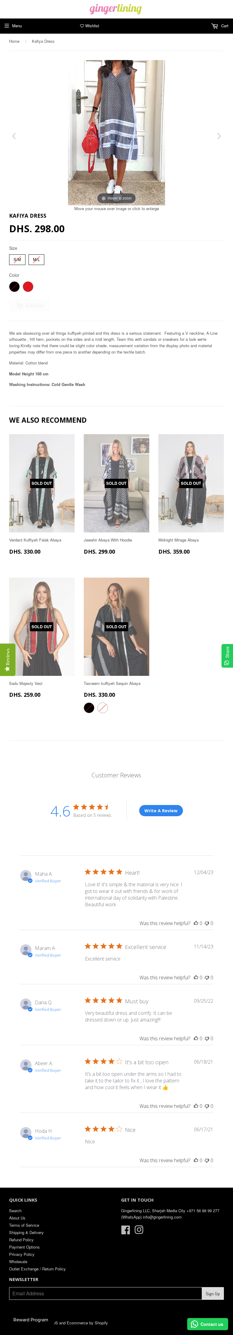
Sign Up (213, 1293)
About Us (17, 1218)
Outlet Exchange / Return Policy (37, 1269)
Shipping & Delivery (26, 1232)
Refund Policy (21, 1240)
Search (15, 1210)
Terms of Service (24, 1225)
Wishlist (91, 26)
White (102, 708)
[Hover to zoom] (116, 132)
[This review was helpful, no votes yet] (196, 923)
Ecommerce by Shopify (87, 1323)
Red (28, 286)
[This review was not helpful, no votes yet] (207, 923)
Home (14, 41)
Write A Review (160, 810)
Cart (224, 26)
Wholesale (18, 1261)
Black (14, 286)
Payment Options (24, 1247)
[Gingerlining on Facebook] (125, 1232)
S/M (17, 258)
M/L (36, 258)
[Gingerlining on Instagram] (139, 1232)
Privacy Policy (22, 1254)
